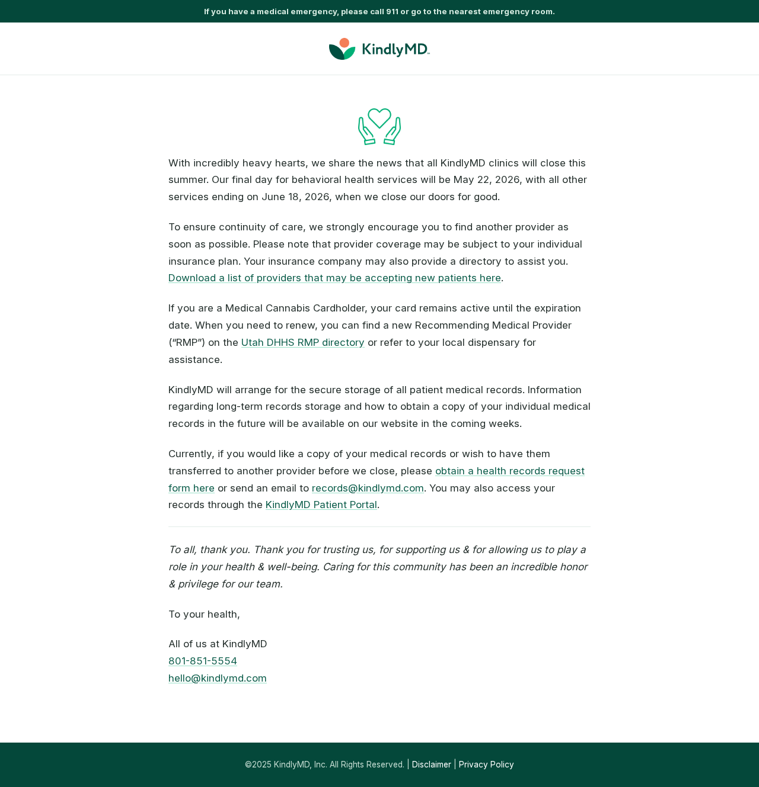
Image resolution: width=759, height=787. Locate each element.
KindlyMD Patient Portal (321, 504)
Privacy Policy (486, 764)
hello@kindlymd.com (217, 678)
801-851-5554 (202, 661)
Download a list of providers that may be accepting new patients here (334, 278)
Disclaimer (431, 764)
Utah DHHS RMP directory (303, 342)
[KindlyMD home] (379, 49)
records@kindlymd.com (368, 488)
